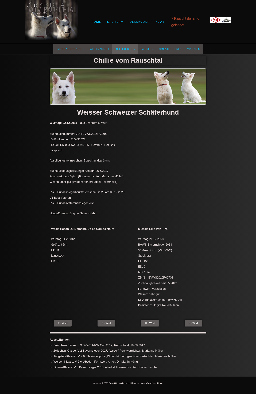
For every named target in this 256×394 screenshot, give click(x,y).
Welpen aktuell (99, 49)
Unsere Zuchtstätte (68, 49)
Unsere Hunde (123, 49)
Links (177, 49)
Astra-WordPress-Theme (152, 383)
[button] (82, 49)
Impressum (193, 49)
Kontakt (164, 49)
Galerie (145, 49)
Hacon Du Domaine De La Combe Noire (87, 229)
